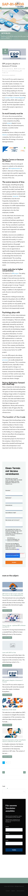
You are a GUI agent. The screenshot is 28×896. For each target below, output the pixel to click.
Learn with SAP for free (9, 652)
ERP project (15, 273)
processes (5, 360)
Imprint (13, 890)
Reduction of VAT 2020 (9, 709)
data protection (20, 890)
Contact (8, 890)
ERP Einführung (15, 70)
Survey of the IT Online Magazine (14, 97)
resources (15, 196)
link (7, 72)
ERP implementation (14, 168)
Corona (5, 70)
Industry (4, 134)
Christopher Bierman (8, 68)
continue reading (7, 610)
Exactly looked (21, 68)
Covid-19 (10, 70)
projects (9, 123)
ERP (16, 68)
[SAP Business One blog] (13, 3)
